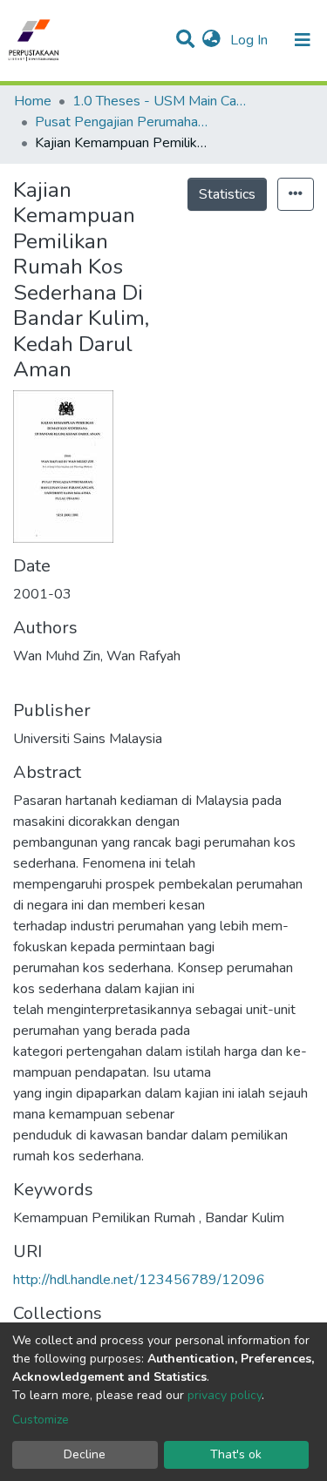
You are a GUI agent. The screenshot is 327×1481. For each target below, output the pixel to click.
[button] (211, 40)
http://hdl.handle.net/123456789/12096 (139, 1279)
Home (32, 101)
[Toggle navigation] (302, 40)
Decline (85, 1454)
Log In (250, 40)
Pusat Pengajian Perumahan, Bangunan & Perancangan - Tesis (122, 122)
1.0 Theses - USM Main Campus (159, 101)
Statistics (227, 194)
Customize (40, 1419)
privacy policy (224, 1395)
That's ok (236, 1454)
